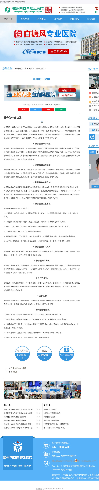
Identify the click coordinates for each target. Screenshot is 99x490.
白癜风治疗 (40, 69)
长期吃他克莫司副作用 (52, 413)
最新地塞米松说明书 (51, 420)
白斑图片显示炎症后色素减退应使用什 (18, 424)
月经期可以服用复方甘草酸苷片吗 (56, 424)
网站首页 (8, 19)
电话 (36, 110)
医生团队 (41, 19)
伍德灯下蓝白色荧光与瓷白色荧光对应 (18, 413)
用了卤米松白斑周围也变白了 (55, 428)
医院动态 (74, 19)
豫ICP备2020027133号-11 (63, 461)
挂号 (48, 110)
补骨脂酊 (14, 372)
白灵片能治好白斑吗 (18, 368)
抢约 (23, 110)
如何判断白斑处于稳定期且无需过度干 (18, 409)
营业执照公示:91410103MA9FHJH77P (49, 489)
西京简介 (25, 19)
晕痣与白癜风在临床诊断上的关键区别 (18, 428)
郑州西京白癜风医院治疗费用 (15, 417)
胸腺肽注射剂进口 (50, 409)
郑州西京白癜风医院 (23, 69)
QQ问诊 (60, 110)
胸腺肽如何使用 (49, 417)
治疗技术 (58, 19)
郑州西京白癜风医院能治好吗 (15, 420)
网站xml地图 (66, 470)
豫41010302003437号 (87, 461)
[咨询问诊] (42, 85)
